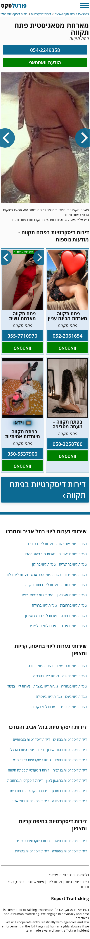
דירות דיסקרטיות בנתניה (70, 770)
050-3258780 (68, 444)
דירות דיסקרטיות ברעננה (69, 801)
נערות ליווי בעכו (76, 696)
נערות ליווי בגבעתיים (73, 554)
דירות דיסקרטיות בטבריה (33, 840)
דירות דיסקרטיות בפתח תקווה (48, 489)
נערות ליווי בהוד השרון (39, 554)
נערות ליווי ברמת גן (74, 615)
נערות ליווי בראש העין (72, 595)
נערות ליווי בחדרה (40, 665)
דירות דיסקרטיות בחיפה (70, 840)
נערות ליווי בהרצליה (73, 564)
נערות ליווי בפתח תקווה (41, 584)
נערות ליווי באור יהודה (71, 543)
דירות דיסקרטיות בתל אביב (30, 801)
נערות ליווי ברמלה (44, 605)
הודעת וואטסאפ (45, 62)
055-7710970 (22, 335)
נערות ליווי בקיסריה (73, 706)
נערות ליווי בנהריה (74, 686)
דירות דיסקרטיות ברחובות (25, 780)
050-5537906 (22, 453)
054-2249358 (45, 50)
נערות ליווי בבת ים (40, 543)
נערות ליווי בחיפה (74, 676)
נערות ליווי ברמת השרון (41, 615)
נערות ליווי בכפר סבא (46, 574)
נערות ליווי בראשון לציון (37, 595)
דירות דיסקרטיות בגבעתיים (31, 739)
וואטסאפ (67, 347)
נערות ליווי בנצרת (45, 686)
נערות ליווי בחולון (44, 564)
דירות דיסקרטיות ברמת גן (69, 790)
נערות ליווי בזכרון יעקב (71, 665)
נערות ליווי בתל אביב (43, 625)
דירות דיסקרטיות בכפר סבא (32, 760)
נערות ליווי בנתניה (74, 584)
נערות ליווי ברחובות (73, 605)
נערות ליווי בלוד (17, 574)
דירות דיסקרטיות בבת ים (70, 739)
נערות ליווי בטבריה (46, 676)
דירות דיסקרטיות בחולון (70, 760)
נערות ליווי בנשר (18, 686)
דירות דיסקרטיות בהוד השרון (67, 749)
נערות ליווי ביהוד (75, 574)
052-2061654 (68, 335)
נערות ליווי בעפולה (49, 696)
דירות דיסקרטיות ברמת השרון (28, 790)
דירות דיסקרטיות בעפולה (69, 851)
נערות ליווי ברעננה (74, 625)
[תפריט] (84, 5)
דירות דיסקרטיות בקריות (32, 851)
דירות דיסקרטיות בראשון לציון (66, 780)
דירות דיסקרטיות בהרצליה (25, 749)
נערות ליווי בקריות (43, 706)
